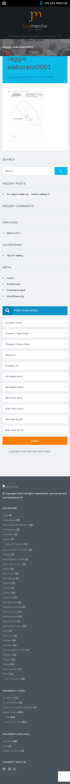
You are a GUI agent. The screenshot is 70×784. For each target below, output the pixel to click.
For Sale (7, 741)
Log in (10, 277)
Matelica (7, 654)
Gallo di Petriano (14, 544)
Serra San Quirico (12, 564)
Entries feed (13, 284)
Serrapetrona (10, 602)
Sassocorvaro (10, 669)
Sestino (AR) (10, 621)
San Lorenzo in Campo (15, 549)
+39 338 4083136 (55, 3)
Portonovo (9, 573)
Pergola (7, 659)
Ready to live (10, 712)
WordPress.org (15, 296)
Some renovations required (18, 707)
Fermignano (9, 529)
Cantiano (8, 645)
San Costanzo (13, 678)
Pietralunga (9, 578)
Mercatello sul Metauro (16, 524)
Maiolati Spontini (12, 607)
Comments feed (16, 290)
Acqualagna (9, 520)
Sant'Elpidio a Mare (14, 559)
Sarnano (7, 640)
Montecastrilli (10, 616)
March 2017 (14, 233)
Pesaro (7, 587)
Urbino (6, 539)
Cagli (5, 515)
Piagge (7, 554)
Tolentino (8, 597)
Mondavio (8, 534)
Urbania (7, 583)
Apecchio (8, 635)
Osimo (6, 568)
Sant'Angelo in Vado (14, 650)
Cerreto (7, 592)
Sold (5, 746)
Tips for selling (15, 255)
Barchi (6, 673)
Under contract (11, 750)
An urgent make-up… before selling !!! (28, 194)
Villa (7, 717)
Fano (5, 630)
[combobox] (35, 323)
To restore (8, 697)
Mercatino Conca (12, 626)
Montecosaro (10, 611)
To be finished (11, 702)
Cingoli (6, 664)
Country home (13, 722)
